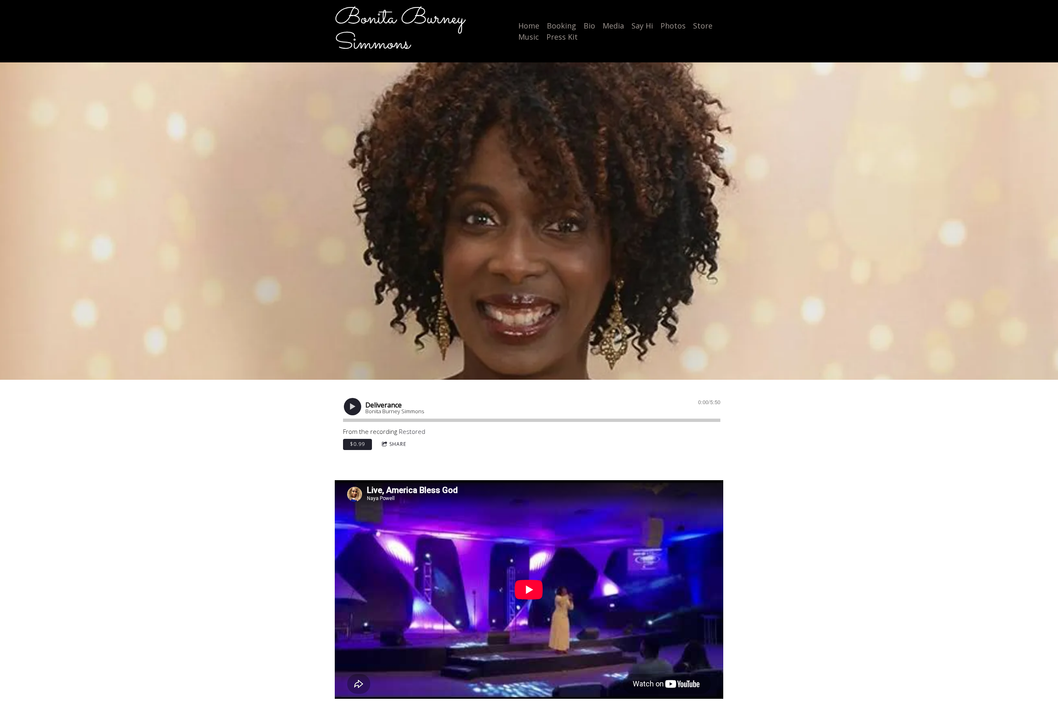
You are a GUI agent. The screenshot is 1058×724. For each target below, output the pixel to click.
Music (528, 37)
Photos (673, 26)
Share (397, 444)
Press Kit (562, 37)
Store (702, 26)
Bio (589, 26)
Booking (561, 26)
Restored (412, 431)
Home (528, 26)
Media (613, 26)
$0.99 (357, 444)
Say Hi (642, 26)
